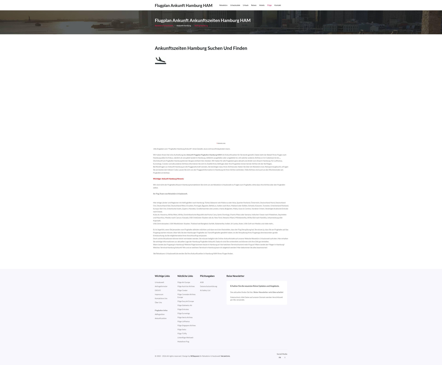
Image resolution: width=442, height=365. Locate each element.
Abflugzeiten (159, 314)
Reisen (253, 5)
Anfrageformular (161, 286)
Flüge (269, 5)
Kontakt (277, 5)
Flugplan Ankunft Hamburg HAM (183, 5)
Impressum (159, 294)
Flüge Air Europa (183, 282)
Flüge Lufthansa (183, 321)
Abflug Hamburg (201, 25)
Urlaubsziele (235, 5)
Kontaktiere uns (161, 298)
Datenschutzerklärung (208, 286)
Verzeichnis (225, 356)
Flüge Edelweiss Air (184, 305)
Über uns (158, 302)
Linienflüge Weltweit (185, 337)
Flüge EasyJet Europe (185, 301)
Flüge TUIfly (182, 333)
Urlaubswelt (159, 282)
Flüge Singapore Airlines (186, 325)
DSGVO (158, 290)
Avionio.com (221, 143)
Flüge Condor (182, 290)
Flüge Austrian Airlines (186, 286)
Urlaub (245, 5)
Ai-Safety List (205, 290)
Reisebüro (223, 5)
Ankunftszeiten (160, 318)
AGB (202, 282)
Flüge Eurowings (183, 313)
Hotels (262, 5)
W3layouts (194, 356)
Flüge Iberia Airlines (185, 317)
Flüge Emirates (183, 309)
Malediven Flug (183, 341)
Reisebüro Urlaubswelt (164, 25)
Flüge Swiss (181, 329)
